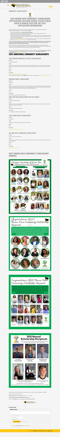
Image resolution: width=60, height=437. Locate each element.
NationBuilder (35, 430)
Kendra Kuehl (14, 425)
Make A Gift (28, 395)
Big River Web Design (42, 430)
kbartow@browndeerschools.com (45, 75)
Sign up (2, 1)
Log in (6, 1)
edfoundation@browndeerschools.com (20, 39)
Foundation (25, 425)
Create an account (24, 421)
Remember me (15, 419)
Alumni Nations (50, 430)
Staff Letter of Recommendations (21, 52)
